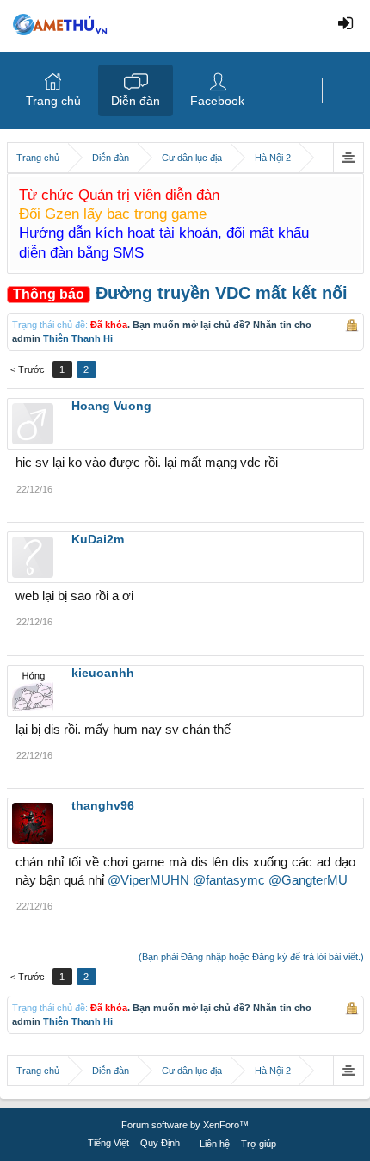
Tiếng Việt (108, 1143)
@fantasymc (229, 880)
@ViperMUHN (148, 880)
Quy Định (160, 1143)
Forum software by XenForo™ (185, 1125)
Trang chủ (53, 101)
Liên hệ (215, 1144)
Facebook (217, 101)
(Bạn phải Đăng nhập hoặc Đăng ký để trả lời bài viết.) (251, 957)
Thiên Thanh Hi (78, 338)
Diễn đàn (135, 101)
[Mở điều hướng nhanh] (348, 157)
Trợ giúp (258, 1144)
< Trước (27, 369)
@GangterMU (308, 880)
